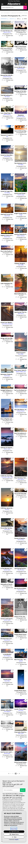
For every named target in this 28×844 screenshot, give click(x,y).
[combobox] (12, 7)
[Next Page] (19, 773)
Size (18, 18)
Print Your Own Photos (14, 1)
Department (4, 18)
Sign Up (22, 790)
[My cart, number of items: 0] (26, 4)
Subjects (12, 18)
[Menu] (2, 4)
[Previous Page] (9, 773)
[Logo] (14, 4)
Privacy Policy (14, 828)
